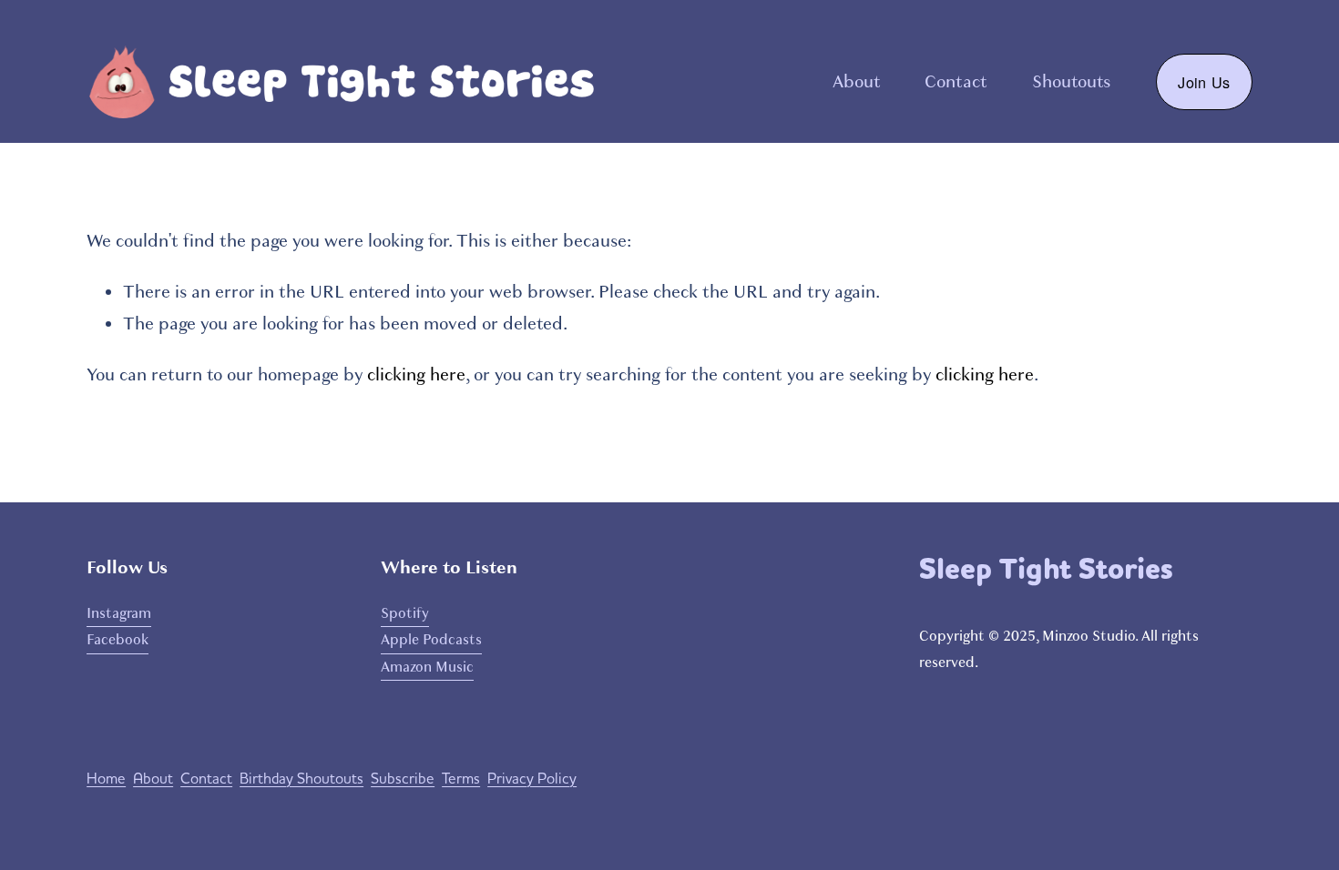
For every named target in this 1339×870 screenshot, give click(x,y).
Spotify (405, 613)
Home (106, 778)
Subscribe (402, 778)
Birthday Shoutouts (301, 778)
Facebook (117, 640)
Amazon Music (427, 667)
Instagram (119, 613)
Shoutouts (1071, 82)
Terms (461, 778)
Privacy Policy (532, 778)
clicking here (416, 375)
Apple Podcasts (431, 640)
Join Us (1204, 82)
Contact (956, 82)
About (857, 82)
